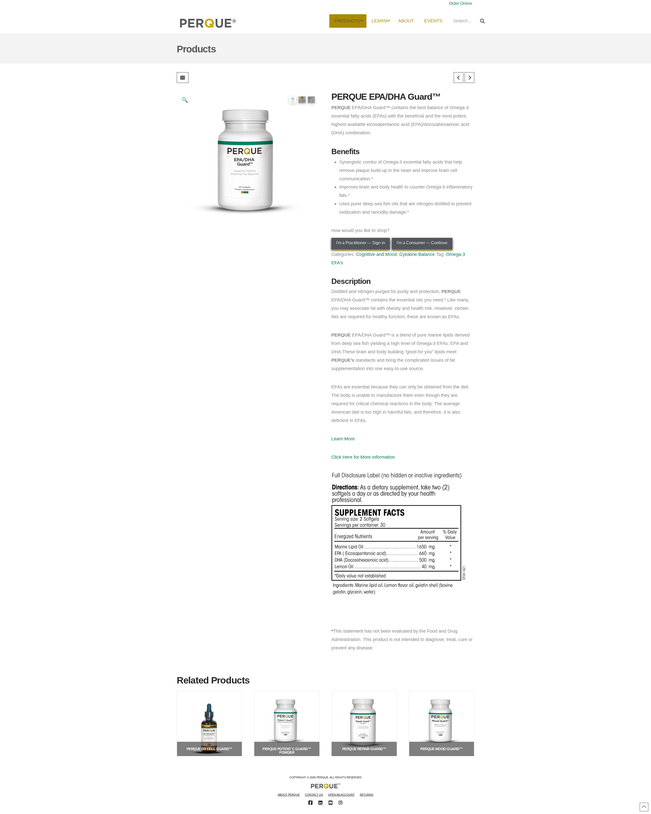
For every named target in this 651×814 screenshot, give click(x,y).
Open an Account (341, 794)
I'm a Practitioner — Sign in (360, 243)
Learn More (343, 438)
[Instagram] (340, 803)
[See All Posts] (182, 77)
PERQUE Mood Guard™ (441, 749)
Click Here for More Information (363, 457)
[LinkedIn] (320, 803)
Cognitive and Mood (376, 254)
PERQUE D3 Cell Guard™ (209, 749)
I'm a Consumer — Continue (422, 243)
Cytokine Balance (417, 254)
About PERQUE (289, 794)
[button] (185, 100)
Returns (366, 794)
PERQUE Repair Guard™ (364, 749)
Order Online (460, 3)
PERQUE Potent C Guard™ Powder (286, 750)
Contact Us (314, 794)
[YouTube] (331, 803)
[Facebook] (310, 803)
